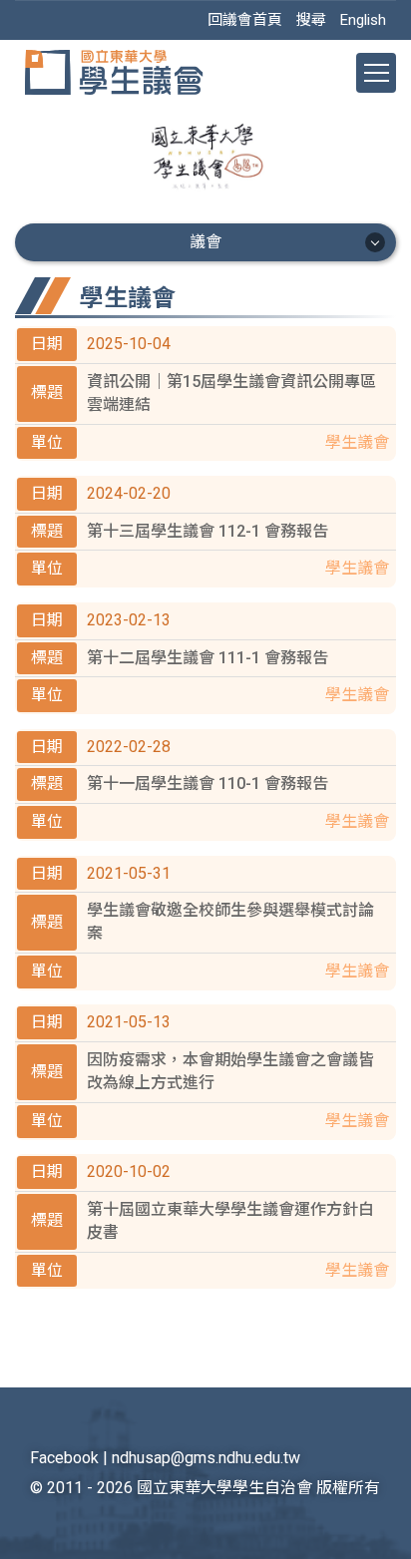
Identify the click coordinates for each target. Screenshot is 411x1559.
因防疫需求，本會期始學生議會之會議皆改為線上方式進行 (230, 1071)
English (363, 20)
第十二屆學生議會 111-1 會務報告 (207, 657)
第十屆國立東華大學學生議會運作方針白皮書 (230, 1221)
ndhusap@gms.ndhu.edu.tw (206, 1457)
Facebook (64, 1457)
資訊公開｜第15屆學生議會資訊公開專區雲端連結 (231, 393)
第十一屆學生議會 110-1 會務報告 (207, 783)
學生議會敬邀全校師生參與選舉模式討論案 (230, 922)
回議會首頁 (244, 20)
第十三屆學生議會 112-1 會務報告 (207, 531)
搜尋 (311, 20)
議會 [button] (205, 241)
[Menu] (376, 73)
